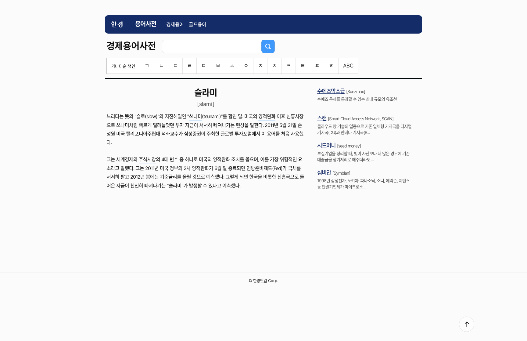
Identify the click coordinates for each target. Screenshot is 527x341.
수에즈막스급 (331, 91)
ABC (348, 66)
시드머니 (326, 145)
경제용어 (175, 24)
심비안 (324, 172)
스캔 (321, 118)
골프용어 (197, 24)
